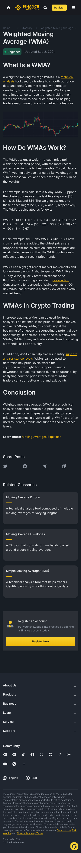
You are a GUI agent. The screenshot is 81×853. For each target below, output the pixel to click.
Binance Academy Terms (30, 833)
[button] (73, 7)
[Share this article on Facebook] (25, 466)
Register (59, 7)
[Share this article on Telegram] (44, 466)
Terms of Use (64, 830)
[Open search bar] (44, 7)
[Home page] (27, 8)
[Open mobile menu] (73, 7)
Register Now (40, 641)
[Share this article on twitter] (5, 466)
